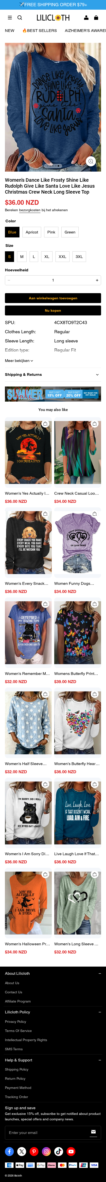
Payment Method (18, 1088)
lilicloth (18, 1175)
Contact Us (13, 992)
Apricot (32, 232)
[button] (10, 18)
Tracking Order (16, 1097)
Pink (51, 232)
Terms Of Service (18, 1031)
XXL (62, 256)
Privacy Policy (15, 1022)
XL (46, 256)
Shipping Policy (16, 1069)
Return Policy (15, 1078)
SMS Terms (14, 1049)
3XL (79, 256)
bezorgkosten (29, 210)
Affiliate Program (18, 1001)
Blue (12, 232)
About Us (12, 983)
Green (70, 232)
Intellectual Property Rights (26, 1040)
